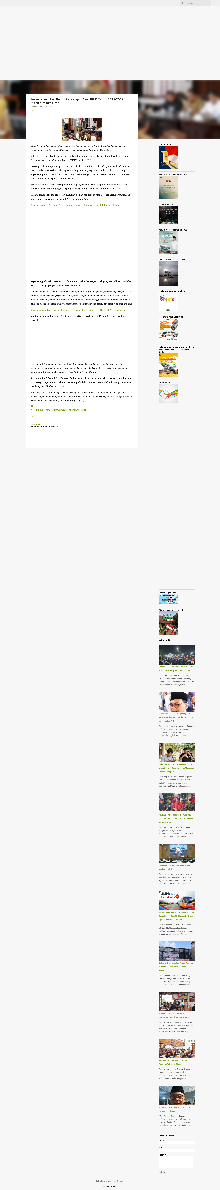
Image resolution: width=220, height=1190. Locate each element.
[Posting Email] (32, 407)
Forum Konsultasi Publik (56, 410)
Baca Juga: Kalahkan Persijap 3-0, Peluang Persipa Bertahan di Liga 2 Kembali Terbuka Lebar (78, 310)
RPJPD (84, 410)
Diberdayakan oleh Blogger (111, 1181)
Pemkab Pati (74, 410)
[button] (32, 111)
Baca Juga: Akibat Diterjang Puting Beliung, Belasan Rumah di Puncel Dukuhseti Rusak (75, 205)
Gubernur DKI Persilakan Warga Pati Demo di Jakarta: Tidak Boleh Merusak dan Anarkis (176, 966)
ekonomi (39, 410)
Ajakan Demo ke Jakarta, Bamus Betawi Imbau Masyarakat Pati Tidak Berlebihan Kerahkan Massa (176, 818)
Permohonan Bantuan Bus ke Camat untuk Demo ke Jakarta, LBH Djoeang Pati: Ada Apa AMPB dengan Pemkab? (176, 916)
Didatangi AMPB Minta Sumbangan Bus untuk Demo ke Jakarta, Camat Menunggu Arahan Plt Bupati (176, 768)
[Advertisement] (76, 18)
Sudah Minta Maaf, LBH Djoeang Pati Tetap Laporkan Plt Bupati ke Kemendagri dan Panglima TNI (176, 717)
